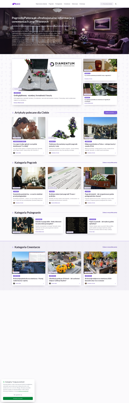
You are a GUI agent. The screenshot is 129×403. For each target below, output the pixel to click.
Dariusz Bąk (92, 231)
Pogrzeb (51, 4)
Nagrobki (87, 97)
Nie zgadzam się (18, 394)
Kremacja (82, 4)
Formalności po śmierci (19, 141)
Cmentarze (67, 4)
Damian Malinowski (19, 102)
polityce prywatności (23, 391)
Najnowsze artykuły (41, 4)
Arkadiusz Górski (88, 78)
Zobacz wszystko (109, 112)
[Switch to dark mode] (115, 4)
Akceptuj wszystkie (18, 398)
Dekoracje (75, 4)
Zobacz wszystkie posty (110, 162)
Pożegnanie (58, 4)
